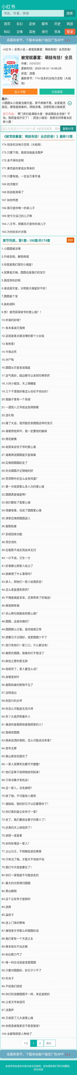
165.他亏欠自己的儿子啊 (17, 216)
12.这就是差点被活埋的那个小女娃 (23, 336)
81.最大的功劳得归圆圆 (16, 883)
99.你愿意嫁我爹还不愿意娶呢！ (21, 1026)
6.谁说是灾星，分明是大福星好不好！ (25, 288)
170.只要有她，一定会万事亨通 (21, 176)
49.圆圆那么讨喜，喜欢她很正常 (21, 629)
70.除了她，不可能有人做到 (19, 796)
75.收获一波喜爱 (12, 835)
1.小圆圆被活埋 (11, 248)
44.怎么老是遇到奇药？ (16, 589)
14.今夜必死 (9, 352)
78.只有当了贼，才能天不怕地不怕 (23, 859)
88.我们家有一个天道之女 (17, 938)
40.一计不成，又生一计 (16, 558)
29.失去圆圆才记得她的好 (17, 470)
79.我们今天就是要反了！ (17, 867)
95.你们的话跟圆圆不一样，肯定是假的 (26, 994)
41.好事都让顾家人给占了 (17, 566)
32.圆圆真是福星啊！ (15, 494)
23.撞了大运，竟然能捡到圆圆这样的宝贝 (27, 423)
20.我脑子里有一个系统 (16, 399)
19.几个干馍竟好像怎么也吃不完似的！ (26, 391)
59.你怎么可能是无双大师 (17, 708)
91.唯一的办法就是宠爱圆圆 (19, 962)
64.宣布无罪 (9, 748)
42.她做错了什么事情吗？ (17, 574)
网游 (70, 23)
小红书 (8, 6)
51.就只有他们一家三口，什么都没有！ (26, 645)
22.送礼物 (8, 415)
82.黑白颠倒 (9, 891)
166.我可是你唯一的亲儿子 (18, 208)
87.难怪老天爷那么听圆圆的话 (20, 930)
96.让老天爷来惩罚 (13, 1002)
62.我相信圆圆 (10, 732)
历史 (57, 23)
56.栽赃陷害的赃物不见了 (17, 685)
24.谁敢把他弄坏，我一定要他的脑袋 (24, 431)
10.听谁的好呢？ (12, 320)
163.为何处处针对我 (14, 232)
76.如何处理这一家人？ (16, 843)
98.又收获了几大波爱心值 (17, 1018)
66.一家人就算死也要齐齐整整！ (21, 764)
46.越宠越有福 (10, 605)
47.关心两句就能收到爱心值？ (20, 613)
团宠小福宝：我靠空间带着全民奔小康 (37, 120)
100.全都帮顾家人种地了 (17, 1034)
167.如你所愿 (10, 200)
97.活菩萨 (8, 1010)
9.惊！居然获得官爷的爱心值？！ (22, 312)
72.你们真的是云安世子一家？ (20, 811)
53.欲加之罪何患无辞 (15, 661)
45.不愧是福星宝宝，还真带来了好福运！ (27, 597)
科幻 (7, 31)
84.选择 (6, 907)
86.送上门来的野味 (13, 923)
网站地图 (38, 1069)
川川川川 (34, 63)
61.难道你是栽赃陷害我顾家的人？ (23, 724)
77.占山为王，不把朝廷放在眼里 (21, 851)
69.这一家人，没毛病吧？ (17, 788)
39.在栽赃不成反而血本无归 (19, 550)
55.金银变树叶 (10, 677)
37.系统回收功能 (12, 534)
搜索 (70, 13)
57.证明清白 (9, 693)
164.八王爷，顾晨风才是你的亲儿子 (24, 224)
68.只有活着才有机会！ (16, 780)
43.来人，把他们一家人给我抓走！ (23, 581)
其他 (32, 31)
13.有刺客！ (9, 344)
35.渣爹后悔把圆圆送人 (16, 518)
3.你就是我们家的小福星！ (18, 264)
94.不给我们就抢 (12, 986)
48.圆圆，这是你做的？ (16, 621)
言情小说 (19, 49)
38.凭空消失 (9, 542)
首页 (7, 23)
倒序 (70, 240)
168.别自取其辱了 (13, 192)
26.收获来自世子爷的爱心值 (19, 447)
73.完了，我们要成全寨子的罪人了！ (24, 819)
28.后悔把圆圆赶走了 (15, 463)
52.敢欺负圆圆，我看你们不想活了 (23, 653)
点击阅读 (57, 92)
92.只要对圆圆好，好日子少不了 (21, 970)
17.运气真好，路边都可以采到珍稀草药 (26, 375)
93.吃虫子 (8, 978)
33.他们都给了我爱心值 (16, 502)
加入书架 (19, 92)
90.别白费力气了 (12, 954)
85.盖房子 (8, 915)
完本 (57, 31)
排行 (45, 31)
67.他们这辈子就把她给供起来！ (21, 772)
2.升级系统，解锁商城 (15, 256)
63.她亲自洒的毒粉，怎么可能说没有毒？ (27, 740)
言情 (19, 31)
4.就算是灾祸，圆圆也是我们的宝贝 (23, 272)
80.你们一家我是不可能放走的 (20, 875)
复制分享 (68, 128)
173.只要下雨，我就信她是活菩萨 (22, 152)
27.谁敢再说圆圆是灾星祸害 (19, 455)
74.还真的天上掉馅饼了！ (17, 827)
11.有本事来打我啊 (13, 328)
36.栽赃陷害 (9, 526)
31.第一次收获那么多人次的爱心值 (23, 486)
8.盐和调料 (8, 304)
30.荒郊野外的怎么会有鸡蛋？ (20, 478)
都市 (45, 23)
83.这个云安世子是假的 (16, 899)
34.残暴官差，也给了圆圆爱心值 (21, 510)
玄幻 (19, 23)
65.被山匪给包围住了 (15, 756)
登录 (70, 31)
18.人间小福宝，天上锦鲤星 (19, 383)
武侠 (32, 23)
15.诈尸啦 (8, 359)
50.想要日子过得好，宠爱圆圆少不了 (24, 637)
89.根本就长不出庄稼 (15, 946)
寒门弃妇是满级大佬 (30, 114)
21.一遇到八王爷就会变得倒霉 (20, 407)
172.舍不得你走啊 (13, 160)
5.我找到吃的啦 (11, 280)
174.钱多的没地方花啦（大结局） (22, 144)
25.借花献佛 (9, 439)
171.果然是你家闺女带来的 (18, 168)
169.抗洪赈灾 (10, 184)
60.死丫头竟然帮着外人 (16, 716)
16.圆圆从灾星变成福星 (16, 367)
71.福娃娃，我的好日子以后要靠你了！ (26, 804)
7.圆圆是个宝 (10, 296)
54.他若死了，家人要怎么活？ (20, 669)
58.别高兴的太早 (12, 700)
